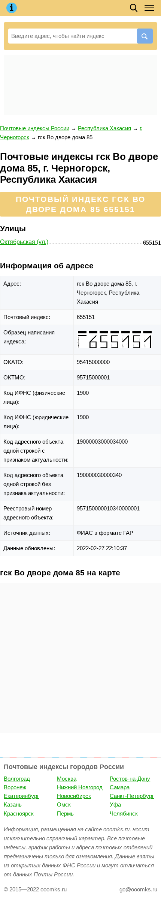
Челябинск (124, 813)
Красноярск (19, 813)
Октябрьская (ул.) (24, 242)
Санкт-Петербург (132, 796)
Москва (66, 778)
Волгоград (17, 778)
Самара (120, 787)
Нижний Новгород (80, 787)
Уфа (115, 804)
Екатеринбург (21, 796)
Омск (64, 804)
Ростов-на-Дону (130, 778)
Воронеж (15, 787)
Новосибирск (74, 796)
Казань (13, 804)
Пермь (65, 813)
